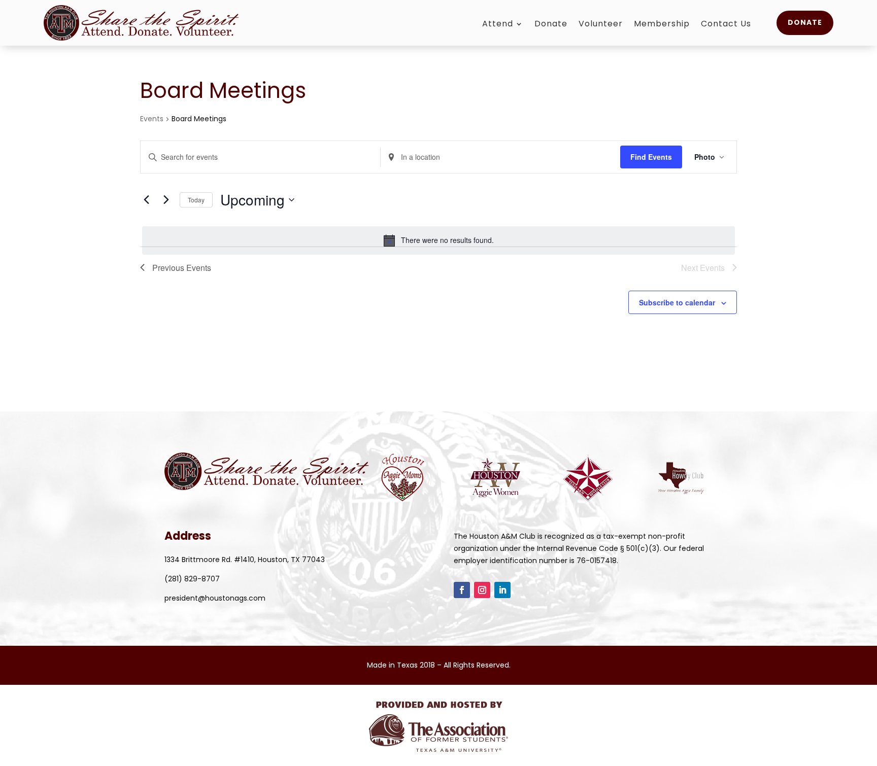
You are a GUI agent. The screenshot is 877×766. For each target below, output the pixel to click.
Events (151, 119)
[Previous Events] (146, 200)
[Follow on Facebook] (462, 590)
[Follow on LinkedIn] (502, 590)
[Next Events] (166, 200)
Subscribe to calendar (677, 302)
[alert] (438, 240)
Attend (497, 24)
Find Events (651, 157)
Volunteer (601, 24)
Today (196, 199)
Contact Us (726, 24)
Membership (662, 24)
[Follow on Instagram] (482, 590)
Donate (550, 24)
